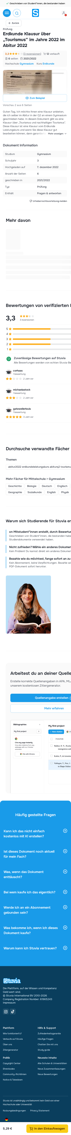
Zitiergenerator (10, 1049)
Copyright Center (11, 1063)
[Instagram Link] (6, 1011)
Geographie (15, 492)
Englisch (62, 486)
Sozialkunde (34, 492)
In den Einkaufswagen (49, 1128)
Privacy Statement (39, 1110)
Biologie (31, 486)
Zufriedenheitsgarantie (49, 1033)
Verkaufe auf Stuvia (13, 1039)
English (51, 492)
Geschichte (15, 486)
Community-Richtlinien (14, 1074)
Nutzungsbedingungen (14, 1110)
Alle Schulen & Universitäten (52, 1063)
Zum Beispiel (37, 98)
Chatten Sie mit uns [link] (48, 1044)
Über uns (7, 1044)
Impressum (9, 1002)
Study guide (44, 1049)
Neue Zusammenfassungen (51, 1068)
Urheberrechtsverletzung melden (50, 201)
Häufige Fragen (45, 1039)
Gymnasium (27, 63)
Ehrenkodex (9, 1068)
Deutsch (47, 486)
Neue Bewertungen (48, 1074)
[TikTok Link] (13, 1011)
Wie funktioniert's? (12, 1033)
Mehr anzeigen (55, 133)
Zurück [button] (15, 23)
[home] (35, 13)
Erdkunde (48, 63)
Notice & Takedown (13, 1079)
